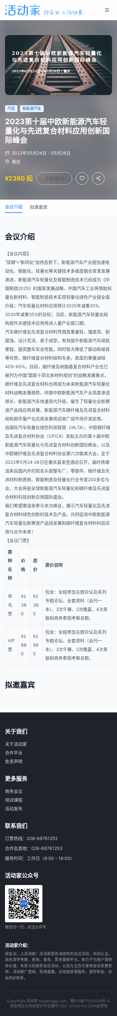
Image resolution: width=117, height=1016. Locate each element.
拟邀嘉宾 (38, 207)
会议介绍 (13, 206)
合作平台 (13, 752)
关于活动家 (16, 744)
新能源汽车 (72, 262)
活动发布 (13, 808)
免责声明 (13, 761)
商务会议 (13, 791)
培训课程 (13, 799)
